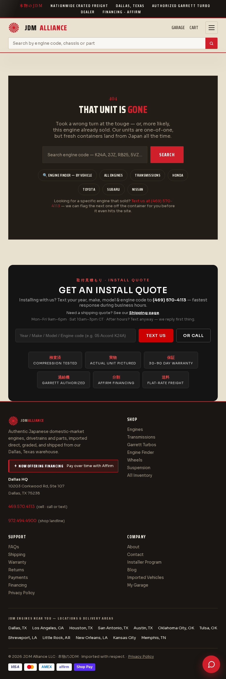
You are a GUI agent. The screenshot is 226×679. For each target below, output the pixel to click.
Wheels (134, 460)
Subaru (113, 189)
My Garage (137, 585)
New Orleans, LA (92, 637)
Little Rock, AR (56, 637)
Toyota (89, 189)
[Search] (211, 43)
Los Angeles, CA (48, 627)
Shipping (16, 554)
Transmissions (147, 175)
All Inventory (139, 475)
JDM (46, 28)
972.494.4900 (22, 520)
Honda (177, 175)
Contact (135, 554)
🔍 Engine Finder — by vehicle (67, 175)
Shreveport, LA (22, 637)
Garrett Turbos (141, 444)
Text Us (156, 335)
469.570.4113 (21, 506)
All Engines (113, 175)
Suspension (138, 467)
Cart (194, 27)
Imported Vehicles (145, 577)
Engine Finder (140, 452)
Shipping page (144, 312)
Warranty (17, 562)
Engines (135, 429)
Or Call (193, 335)
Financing (17, 585)
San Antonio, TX (113, 627)
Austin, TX (143, 627)
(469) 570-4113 (169, 300)
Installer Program (144, 562)
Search (167, 154)
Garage (178, 27)
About (133, 546)
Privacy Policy (21, 592)
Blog (132, 569)
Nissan (137, 189)
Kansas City (124, 637)
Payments (18, 577)
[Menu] (211, 27)
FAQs (13, 546)
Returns (16, 569)
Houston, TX (81, 627)
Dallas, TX (17, 627)
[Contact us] (211, 664)
